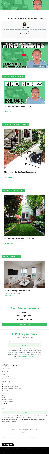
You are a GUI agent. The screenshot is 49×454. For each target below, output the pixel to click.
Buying (3, 395)
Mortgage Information (7, 399)
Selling (3, 397)
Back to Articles (8, 12)
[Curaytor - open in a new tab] (8, 445)
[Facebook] (2, 371)
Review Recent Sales (9, 295)
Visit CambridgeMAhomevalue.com (19, 238)
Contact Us (4, 393)
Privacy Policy (24, 432)
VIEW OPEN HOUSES (8, 177)
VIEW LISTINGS (7, 111)
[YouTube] (4, 371)
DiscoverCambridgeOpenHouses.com (20, 172)
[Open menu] (47, 2)
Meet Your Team (6, 391)
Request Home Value (8, 243)
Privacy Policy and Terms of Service (26, 356)
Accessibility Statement (7, 401)
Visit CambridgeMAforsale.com (17, 106)
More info (10, 448)
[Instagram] (7, 371)
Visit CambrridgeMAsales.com (17, 290)
